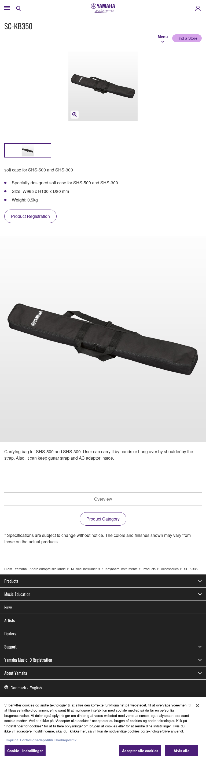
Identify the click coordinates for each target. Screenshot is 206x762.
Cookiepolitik (65, 739)
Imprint (12, 739)
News (8, 607)
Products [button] (11, 581)
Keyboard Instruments (121, 568)
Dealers (10, 633)
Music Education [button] (17, 594)
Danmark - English (26, 687)
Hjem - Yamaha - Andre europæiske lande (35, 568)
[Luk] (197, 706)
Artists (9, 620)
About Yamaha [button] (15, 673)
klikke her (78, 731)
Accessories (170, 568)
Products (149, 568)
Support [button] (10, 646)
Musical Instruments (85, 568)
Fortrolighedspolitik (36, 739)
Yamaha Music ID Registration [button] (28, 660)
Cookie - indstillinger (25, 750)
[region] (103, 729)
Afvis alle (181, 750)
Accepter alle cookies (140, 750)
